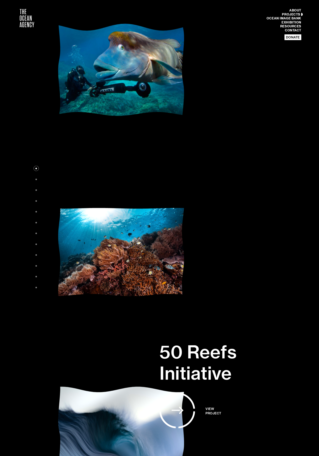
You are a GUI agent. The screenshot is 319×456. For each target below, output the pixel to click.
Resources (290, 26)
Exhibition (291, 22)
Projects (291, 14)
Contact (293, 30)
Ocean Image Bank (284, 18)
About (295, 10)
